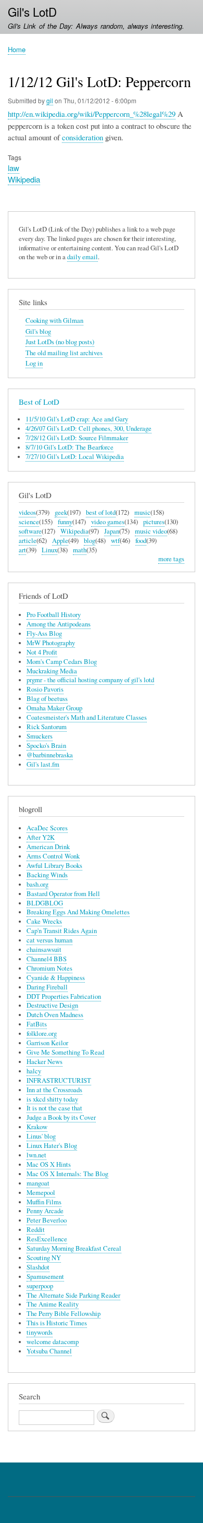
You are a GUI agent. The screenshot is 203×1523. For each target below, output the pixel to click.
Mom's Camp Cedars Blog (62, 661)
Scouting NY (44, 1257)
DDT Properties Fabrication (64, 996)
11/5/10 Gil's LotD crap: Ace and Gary (77, 419)
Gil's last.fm (43, 764)
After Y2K (41, 837)
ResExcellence (47, 1239)
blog (89, 540)
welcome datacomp (53, 1341)
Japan (111, 531)
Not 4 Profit (42, 652)
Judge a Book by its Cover (61, 1117)
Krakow (37, 1126)
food (140, 540)
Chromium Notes (49, 968)
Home (17, 49)
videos (27, 512)
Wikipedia (24, 179)
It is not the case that (54, 1108)
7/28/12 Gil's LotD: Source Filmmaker (77, 437)
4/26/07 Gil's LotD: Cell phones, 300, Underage (88, 428)
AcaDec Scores (47, 828)
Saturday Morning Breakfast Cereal (74, 1248)
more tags (171, 558)
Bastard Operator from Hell (63, 893)
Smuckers (40, 736)
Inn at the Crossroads (54, 1089)
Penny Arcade (45, 1210)
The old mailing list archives (64, 352)
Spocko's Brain (46, 745)
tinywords (40, 1332)
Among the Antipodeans (59, 624)
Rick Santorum (47, 726)
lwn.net (36, 1155)
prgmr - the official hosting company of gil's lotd (90, 679)
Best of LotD (39, 401)
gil (49, 100)
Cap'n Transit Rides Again (62, 930)
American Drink (48, 846)
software (30, 531)
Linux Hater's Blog (52, 1145)
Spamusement (45, 1276)
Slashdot (38, 1267)
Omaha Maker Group (54, 708)
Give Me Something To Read (65, 1052)
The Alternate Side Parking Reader (73, 1295)
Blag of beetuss (47, 698)
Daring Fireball (47, 987)
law (13, 167)
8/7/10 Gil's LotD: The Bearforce (69, 447)
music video (151, 531)
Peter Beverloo (47, 1220)
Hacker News (44, 1061)
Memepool (41, 1192)
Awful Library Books (54, 865)
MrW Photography (51, 642)
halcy (34, 1071)
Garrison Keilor (47, 1042)
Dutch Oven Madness (55, 1014)
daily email (82, 256)
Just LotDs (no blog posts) (60, 341)
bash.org (37, 884)
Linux (49, 550)
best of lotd (101, 512)
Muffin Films (44, 1202)
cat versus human (49, 940)
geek (61, 512)
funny (65, 521)
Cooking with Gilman (54, 320)
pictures (153, 521)
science (29, 521)
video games (107, 521)
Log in (34, 363)
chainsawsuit (44, 949)
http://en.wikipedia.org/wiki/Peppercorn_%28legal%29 (91, 113)
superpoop (40, 1286)
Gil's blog (38, 331)
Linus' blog (41, 1136)
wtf (115, 540)
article (27, 540)
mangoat (38, 1183)
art (22, 550)
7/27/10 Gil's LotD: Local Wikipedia (75, 456)
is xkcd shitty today (52, 1099)
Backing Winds (47, 875)
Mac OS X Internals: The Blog (67, 1173)
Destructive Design (52, 1005)
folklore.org (42, 1033)
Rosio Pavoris (45, 689)
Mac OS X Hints (49, 1164)
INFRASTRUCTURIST (59, 1080)
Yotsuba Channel (49, 1351)
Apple (60, 540)
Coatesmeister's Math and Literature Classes (87, 717)
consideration (82, 137)
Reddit (36, 1229)
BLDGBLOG (45, 903)
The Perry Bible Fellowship (63, 1313)
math (79, 550)
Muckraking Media (52, 671)
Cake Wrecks (44, 921)
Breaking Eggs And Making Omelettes (78, 912)
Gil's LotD (32, 11)
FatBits (37, 1024)
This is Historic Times (57, 1323)
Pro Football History (54, 614)
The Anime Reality (53, 1304)
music (142, 512)
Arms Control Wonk (53, 856)
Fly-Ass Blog (44, 633)
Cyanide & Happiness (56, 977)
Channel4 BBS (47, 958)
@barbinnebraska (50, 755)
